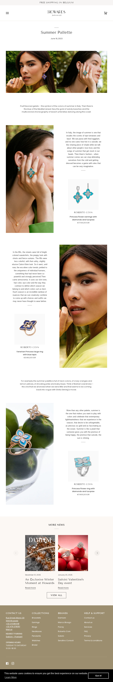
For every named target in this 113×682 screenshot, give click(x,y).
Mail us (9, 629)
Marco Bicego (64, 622)
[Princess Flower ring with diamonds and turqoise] (83, 466)
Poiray (61, 627)
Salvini (61, 636)
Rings (34, 627)
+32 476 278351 (13, 626)
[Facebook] (7, 663)
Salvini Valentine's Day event (71, 581)
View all (56, 595)
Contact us (89, 618)
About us (88, 622)
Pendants (36, 636)
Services (88, 627)
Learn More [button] (11, 677)
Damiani (62, 618)
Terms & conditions (93, 640)
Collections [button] (40, 613)
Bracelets (36, 618)
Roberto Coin (83, 212)
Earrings (36, 622)
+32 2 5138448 (12, 623)
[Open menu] (10, 13)
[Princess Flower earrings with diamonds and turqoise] (83, 194)
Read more (30, 587)
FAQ (86, 631)
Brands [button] (63, 613)
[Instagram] (12, 663)
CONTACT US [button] (13, 613)
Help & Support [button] (94, 613)
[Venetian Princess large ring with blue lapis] (29, 329)
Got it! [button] (98, 675)
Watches (36, 640)
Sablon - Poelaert (14, 636)
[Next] (97, 553)
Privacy (87, 636)
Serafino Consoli (66, 640)
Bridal (34, 645)
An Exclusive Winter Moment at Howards (39, 581)
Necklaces (37, 631)
